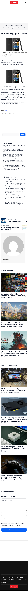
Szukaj (22, 134)
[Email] (8, 55)
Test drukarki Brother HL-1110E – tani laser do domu (15, 180)
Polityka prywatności (12, 578)
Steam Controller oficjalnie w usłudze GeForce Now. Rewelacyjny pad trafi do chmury (14, 146)
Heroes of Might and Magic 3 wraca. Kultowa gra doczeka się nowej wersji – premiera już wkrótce (13, 150)
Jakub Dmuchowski (9, 188)
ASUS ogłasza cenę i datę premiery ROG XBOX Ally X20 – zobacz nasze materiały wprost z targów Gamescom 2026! (14, 162)
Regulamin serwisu (20, 578)
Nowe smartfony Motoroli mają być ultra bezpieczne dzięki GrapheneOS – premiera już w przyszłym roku (15, 185)
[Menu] (2, 2)
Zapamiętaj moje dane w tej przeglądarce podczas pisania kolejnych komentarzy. (12, 524)
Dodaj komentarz (14, 530)
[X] (4, 55)
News (5, 110)
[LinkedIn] (6, 55)
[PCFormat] (14, 586)
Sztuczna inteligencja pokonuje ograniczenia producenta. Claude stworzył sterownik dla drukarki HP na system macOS (15, 190)
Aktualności (18, 25)
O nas (26, 578)
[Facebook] (2, 55)
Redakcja (6, 259)
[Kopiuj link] (11, 55)
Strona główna (9, 25)
